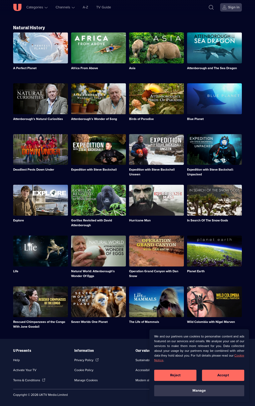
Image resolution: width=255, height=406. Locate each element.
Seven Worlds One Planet (89, 321)
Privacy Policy (83, 360)
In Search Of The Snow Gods (207, 220)
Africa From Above (84, 68)
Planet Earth (196, 271)
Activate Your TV (24, 370)
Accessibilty (143, 370)
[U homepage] (17, 7)
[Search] (211, 7)
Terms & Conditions (26, 380)
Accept (223, 375)
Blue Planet (195, 119)
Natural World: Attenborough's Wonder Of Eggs (93, 273)
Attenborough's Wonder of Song (94, 119)
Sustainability (144, 360)
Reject (175, 375)
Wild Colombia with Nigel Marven (211, 321)
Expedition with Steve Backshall (94, 169)
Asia (132, 68)
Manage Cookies (86, 380)
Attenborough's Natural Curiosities (38, 119)
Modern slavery (146, 380)
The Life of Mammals (144, 321)
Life (15, 271)
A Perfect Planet (24, 68)
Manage (199, 390)
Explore (18, 220)
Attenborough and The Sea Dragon (212, 68)
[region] (199, 365)
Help (16, 360)
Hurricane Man (140, 220)
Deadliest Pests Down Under (33, 169)
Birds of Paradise (141, 119)
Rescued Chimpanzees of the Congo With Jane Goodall (39, 324)
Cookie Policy (83, 370)
